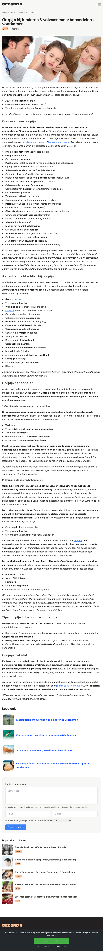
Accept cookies (51, 941)
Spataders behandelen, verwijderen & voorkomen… (45, 750)
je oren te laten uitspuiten (69, 685)
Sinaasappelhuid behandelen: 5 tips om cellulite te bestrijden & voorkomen (52, 765)
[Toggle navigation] (99, 4)
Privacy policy (60, 946)
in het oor (13, 299)
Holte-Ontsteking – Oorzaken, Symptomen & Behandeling (45, 872)
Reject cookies (43, 946)
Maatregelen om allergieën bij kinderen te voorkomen (47, 719)
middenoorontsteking (34, 142)
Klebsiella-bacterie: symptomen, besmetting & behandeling (45, 859)
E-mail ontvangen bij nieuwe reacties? (24, 820)
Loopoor (9, 310)
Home (4, 12)
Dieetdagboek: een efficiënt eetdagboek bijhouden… (42, 847)
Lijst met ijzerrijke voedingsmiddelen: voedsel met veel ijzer (46, 896)
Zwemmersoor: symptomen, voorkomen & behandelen (47, 735)
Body (21, 12)
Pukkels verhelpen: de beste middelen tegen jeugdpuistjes (45, 884)
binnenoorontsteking (59, 142)
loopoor (78, 540)
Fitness (18, 851)
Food (18, 901)
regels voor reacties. (80, 807)
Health (12, 12)
